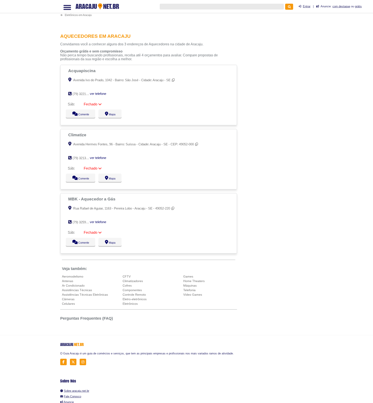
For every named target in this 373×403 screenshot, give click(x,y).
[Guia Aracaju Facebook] (64, 362)
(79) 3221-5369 (83, 94)
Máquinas (190, 285)
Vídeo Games (192, 294)
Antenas (67, 281)
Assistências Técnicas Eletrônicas (85, 294)
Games (188, 276)
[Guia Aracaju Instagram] (84, 362)
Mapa (111, 114)
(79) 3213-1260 (83, 158)
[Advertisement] (151, 14)
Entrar (306, 6)
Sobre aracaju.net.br (76, 390)
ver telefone (98, 93)
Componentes (132, 290)
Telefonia (189, 290)
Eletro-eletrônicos (135, 299)
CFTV (127, 276)
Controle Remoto (134, 294)
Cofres (127, 285)
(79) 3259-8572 (83, 222)
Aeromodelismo (72, 276)
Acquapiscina (82, 70)
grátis (358, 6)
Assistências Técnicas (77, 290)
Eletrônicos (130, 303)
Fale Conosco (72, 396)
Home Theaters (194, 281)
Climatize (77, 134)
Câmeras (68, 299)
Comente (81, 114)
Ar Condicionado (73, 285)
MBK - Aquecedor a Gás (92, 199)
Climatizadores (133, 281)
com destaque (341, 6)
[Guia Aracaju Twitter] (74, 362)
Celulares (68, 303)
